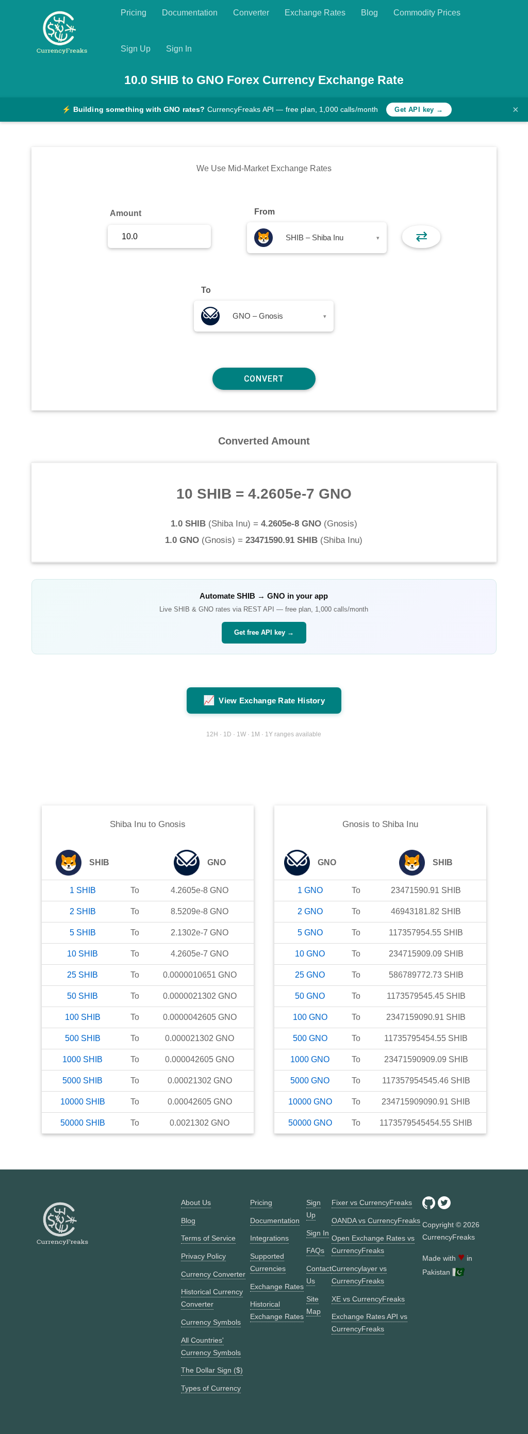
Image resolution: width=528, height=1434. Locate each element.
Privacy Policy (203, 1256)
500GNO (310, 1038)
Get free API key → (264, 632)
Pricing (133, 12)
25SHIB (82, 974)
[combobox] (317, 237)
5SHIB (83, 932)
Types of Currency (211, 1388)
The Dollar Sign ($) (212, 1370)
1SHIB (83, 890)
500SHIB (83, 1038)
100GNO (310, 1017)
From (264, 211)
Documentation (190, 12)
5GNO (310, 932)
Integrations (269, 1238)
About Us (196, 1202)
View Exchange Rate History (264, 700)
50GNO (310, 996)
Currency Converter (213, 1274)
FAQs (315, 1250)
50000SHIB (82, 1122)
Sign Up (136, 48)
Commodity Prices (426, 12)
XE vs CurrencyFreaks (368, 1299)
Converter (251, 12)
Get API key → (418, 109)
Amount (125, 213)
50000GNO (310, 1122)
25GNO (310, 974)
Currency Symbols (211, 1322)
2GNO (310, 911)
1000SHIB (82, 1059)
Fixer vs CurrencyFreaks (372, 1202)
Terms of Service (208, 1238)
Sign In (179, 48)
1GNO (310, 890)
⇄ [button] (421, 236)
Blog (369, 12)
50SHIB (82, 996)
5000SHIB (82, 1080)
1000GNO (309, 1059)
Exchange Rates (315, 12)
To (206, 290)
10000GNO (310, 1101)
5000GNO (309, 1080)
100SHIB (83, 1017)
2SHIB (83, 911)
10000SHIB (82, 1101)
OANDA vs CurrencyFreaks (376, 1220)
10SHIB (82, 953)
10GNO (310, 953)
